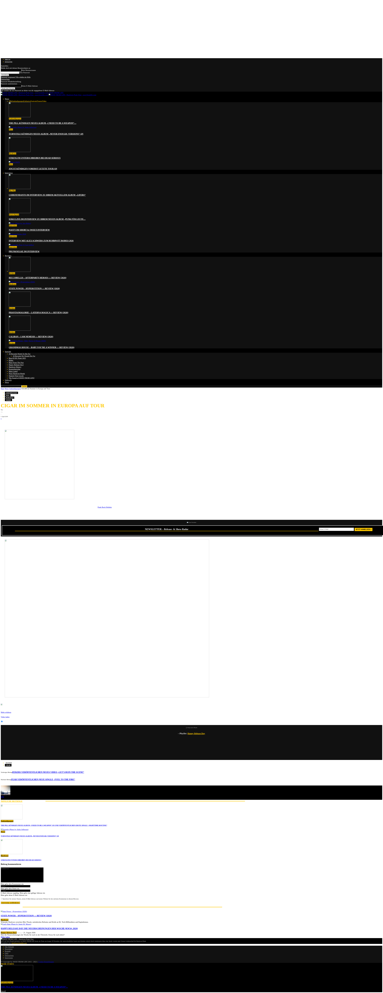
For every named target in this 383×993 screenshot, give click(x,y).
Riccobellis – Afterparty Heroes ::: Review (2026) (37, 277)
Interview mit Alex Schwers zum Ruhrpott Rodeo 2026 (41, 240)
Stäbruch (8, 380)
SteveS (3, 991)
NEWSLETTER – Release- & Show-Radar (167, 529)
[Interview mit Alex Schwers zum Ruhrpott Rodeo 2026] (17, 234)
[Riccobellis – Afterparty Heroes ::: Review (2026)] (20, 271)
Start (2, 389)
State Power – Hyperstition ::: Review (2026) (34, 288)
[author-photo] (5, 794)
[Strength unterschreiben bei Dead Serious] (20, 151)
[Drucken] (22, 423)
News (7, 99)
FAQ (6, 953)
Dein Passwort (24, 73)
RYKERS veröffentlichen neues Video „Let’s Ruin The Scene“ (48, 772)
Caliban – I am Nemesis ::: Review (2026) (31, 336)
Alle (10, 101)
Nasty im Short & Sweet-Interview (29, 230)
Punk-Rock (9, 397)
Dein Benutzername (28, 70)
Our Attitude (9, 947)
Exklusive (27, 101)
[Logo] (25, 95)
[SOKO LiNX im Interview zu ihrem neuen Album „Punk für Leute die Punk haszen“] (20, 212)
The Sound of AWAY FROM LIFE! (22, 378)
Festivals (34, 101)
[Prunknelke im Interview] (21, 245)
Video (44, 101)
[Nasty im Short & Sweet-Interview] (20, 223)
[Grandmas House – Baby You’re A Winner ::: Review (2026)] (27, 341)
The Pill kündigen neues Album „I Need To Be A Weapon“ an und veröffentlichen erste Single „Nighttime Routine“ (54, 825)
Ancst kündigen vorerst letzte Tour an (33, 168)
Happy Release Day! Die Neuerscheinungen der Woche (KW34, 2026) (39, 928)
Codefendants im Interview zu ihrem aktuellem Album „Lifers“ (47, 195)
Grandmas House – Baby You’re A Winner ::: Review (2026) (41, 347)
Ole (2, 412)
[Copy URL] (28, 423)
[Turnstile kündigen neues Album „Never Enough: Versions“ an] (22, 127)
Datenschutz (5, 79)
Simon (19, 933)
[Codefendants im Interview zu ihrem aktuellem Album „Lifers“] (20, 188)
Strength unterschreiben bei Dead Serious (35, 158)
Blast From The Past (16, 363)
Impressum (9, 958)
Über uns (7, 59)
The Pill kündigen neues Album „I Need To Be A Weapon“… (42, 123)
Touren (39, 101)
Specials (8, 352)
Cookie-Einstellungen (46, 962)
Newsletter (8, 61)
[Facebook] (4, 423)
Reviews (8, 256)
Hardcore (12, 154)
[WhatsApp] (16, 423)
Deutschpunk (14, 215)
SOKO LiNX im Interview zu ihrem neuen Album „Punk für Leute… (47, 219)
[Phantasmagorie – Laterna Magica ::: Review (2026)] (20, 306)
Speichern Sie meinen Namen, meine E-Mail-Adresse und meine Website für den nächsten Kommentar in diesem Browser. (41, 899)
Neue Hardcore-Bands (17, 374)
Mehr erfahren (6, 712)
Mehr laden (5, 937)
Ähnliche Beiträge (11, 801)
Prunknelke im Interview (24, 251)
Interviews (9, 173)
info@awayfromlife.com (19, 943)
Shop (7, 382)
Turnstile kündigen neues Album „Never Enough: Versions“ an (46, 134)
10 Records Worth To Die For (19, 354)
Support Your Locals (16, 376)
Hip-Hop (12, 191)
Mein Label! (13, 371)
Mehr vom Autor (33, 801)
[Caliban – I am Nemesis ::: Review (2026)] (20, 330)
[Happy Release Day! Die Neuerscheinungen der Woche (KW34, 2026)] (16, 924)
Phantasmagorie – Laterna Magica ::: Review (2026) (38, 312)
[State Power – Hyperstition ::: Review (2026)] (22, 282)
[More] (35, 423)
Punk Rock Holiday (105, 507)
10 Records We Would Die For (24, 356)
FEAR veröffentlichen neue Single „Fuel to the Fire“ (43, 779)
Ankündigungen (17, 101)
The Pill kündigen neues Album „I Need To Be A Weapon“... (34, 987)
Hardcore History (15, 367)
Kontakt (8, 951)
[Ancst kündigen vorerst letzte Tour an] (14, 162)
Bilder (11, 360)
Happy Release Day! (16, 365)
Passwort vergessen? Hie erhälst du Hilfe (16, 77)
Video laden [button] (5, 717)
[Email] (10, 423)
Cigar (8, 765)
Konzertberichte (14, 369)
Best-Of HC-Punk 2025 (17, 358)
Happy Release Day (196, 733)
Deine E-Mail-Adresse (29, 86)
